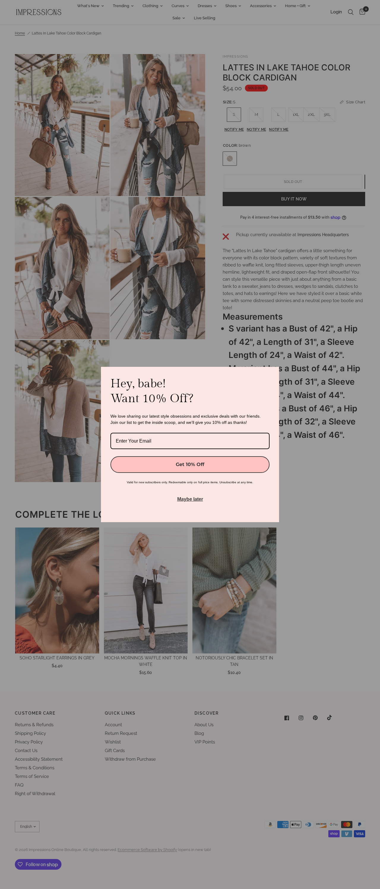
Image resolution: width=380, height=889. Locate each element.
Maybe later (190, 499)
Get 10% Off (190, 464)
